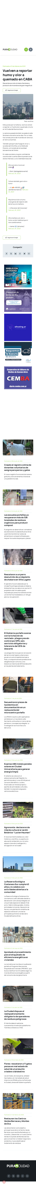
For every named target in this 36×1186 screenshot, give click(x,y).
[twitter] (13, 1176)
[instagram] (18, 1176)
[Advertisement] (18, 22)
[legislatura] (18, 290)
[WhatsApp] (20, 254)
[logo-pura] (10, 49)
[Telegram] (24, 254)
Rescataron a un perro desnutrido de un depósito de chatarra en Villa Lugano (17, 577)
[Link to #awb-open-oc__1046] (26, 49)
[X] (11, 254)
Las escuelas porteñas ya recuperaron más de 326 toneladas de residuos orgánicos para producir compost (16, 520)
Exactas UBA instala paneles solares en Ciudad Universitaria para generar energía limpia (18, 768)
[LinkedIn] (15, 254)
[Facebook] (6, 254)
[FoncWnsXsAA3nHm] (18, 95)
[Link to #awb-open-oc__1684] (31, 49)
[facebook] (9, 1176)
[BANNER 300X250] (18, 265)
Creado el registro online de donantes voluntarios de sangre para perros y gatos (17, 467)
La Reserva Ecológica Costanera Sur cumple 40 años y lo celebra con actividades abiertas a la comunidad (16, 886)
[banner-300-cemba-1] (18, 367)
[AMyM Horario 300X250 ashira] (18, 343)
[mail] (27, 1176)
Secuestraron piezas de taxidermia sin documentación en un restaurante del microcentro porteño (15, 707)
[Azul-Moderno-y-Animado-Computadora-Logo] (18, 314)
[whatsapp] (22, 1176)
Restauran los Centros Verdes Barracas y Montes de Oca (16, 1121)
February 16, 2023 (14, 173)
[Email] (29, 254)
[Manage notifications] (4, 1182)
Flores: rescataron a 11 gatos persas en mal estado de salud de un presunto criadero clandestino (18, 1067)
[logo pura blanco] (18, 1165)
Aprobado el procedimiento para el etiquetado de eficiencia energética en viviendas (17, 956)
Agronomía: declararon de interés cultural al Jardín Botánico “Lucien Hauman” (17, 830)
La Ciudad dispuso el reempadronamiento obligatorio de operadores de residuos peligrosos (17, 1015)
